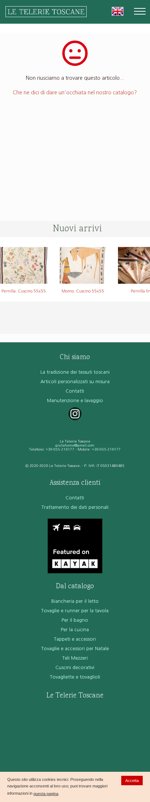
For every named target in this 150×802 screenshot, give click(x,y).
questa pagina (45, 793)
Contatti (75, 391)
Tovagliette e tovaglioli (75, 677)
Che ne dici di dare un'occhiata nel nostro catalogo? (75, 92)
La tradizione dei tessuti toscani (75, 372)
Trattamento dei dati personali (75, 507)
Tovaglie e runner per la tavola (74, 610)
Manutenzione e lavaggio (75, 400)
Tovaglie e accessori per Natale (75, 648)
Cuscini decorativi (74, 667)
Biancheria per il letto (75, 601)
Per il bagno (75, 620)
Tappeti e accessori (75, 639)
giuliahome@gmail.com (74, 445)
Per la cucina (75, 629)
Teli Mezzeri (75, 658)
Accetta (132, 780)
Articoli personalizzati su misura (75, 381)
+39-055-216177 (60, 449)
